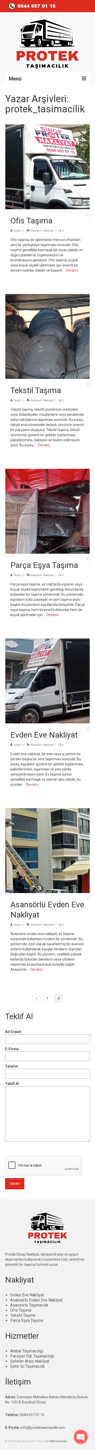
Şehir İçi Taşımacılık (27, 1366)
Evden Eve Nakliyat (27, 1295)
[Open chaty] (81, 1437)
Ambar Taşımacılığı (26, 1351)
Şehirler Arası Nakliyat (29, 1361)
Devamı (72, 270)
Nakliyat (48, 230)
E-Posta (12, 1049)
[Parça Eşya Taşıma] (47, 511)
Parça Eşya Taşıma (26, 1320)
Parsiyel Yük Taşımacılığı (32, 1356)
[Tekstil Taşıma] (47, 336)
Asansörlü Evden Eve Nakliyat (36, 1300)
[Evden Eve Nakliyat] (47, 681)
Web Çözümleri (58, 1441)
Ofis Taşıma (20, 1310)
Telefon (11, 1066)
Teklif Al (12, 1084)
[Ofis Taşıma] (47, 166)
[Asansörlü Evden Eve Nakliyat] (47, 850)
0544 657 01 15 (32, 1415)
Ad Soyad (13, 1032)
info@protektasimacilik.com (43, 1428)
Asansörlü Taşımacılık (29, 1305)
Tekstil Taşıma (22, 1315)
